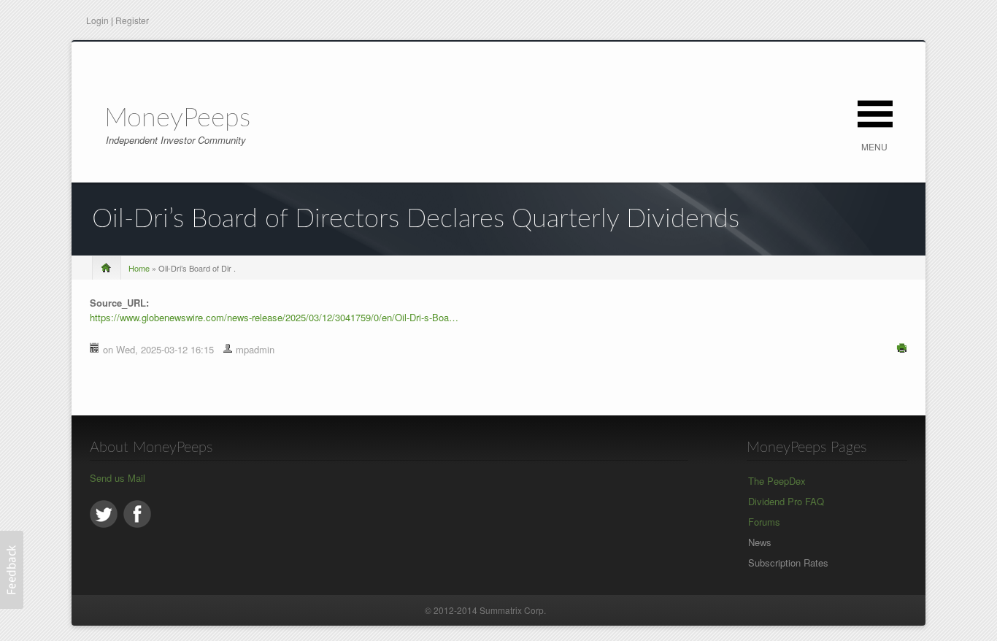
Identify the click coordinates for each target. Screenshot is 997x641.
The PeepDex (777, 481)
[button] (11, 570)
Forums (764, 522)
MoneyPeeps (177, 118)
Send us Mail (117, 478)
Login (97, 20)
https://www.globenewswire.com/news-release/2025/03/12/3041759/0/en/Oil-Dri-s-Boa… (274, 317)
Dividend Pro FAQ (786, 501)
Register (132, 20)
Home (139, 268)
